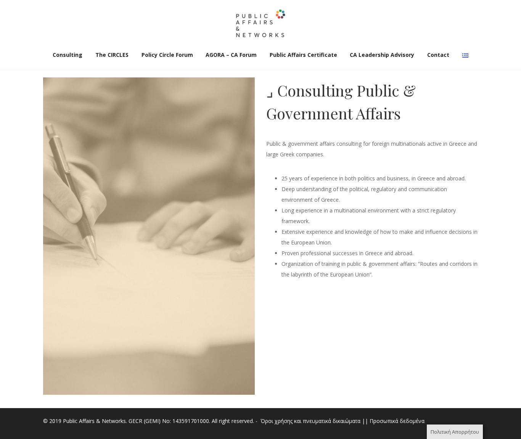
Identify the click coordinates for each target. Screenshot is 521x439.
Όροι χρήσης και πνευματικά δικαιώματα (310, 421)
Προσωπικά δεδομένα (397, 421)
